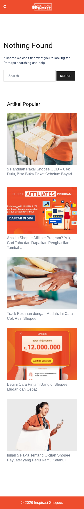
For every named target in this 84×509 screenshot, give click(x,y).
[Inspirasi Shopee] (42, 7)
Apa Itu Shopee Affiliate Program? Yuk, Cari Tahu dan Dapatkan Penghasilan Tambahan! (39, 243)
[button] (5, 7)
